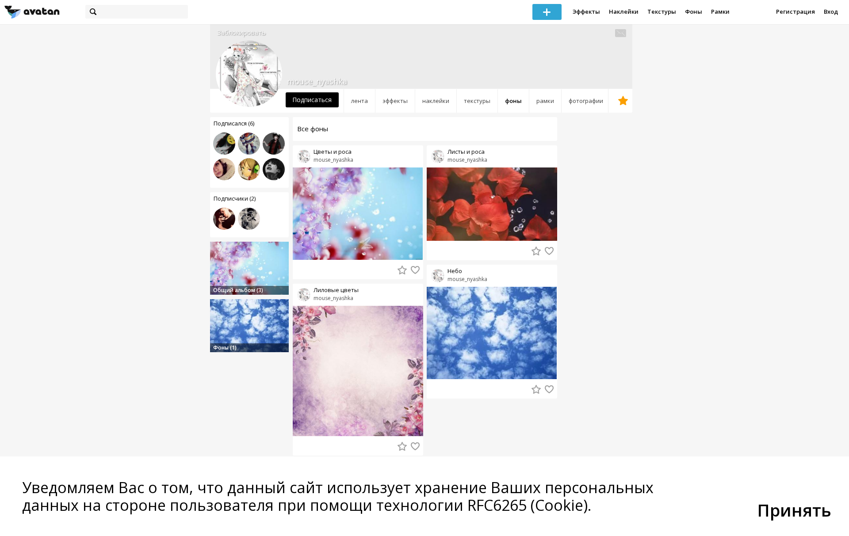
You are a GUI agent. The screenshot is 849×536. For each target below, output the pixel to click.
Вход (831, 11)
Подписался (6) (234, 123)
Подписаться (312, 99)
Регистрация (795, 11)
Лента (359, 101)
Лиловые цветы (336, 290)
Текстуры (661, 11)
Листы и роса (466, 152)
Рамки (720, 11)
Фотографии (586, 101)
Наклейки (624, 11)
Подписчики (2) (235, 198)
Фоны (693, 11)
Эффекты (586, 11)
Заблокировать (241, 32)
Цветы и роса (333, 152)
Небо (454, 271)
